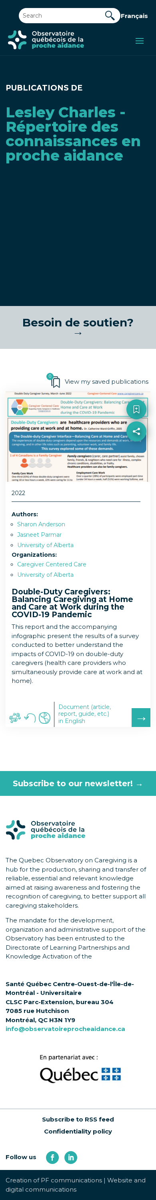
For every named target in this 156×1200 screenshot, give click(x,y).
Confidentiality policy (78, 1131)
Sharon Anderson (41, 524)
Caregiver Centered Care (51, 564)
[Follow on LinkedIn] (70, 1157)
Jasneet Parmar (39, 534)
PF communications (71, 1180)
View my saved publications (106, 381)
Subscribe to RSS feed (78, 1119)
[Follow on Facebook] (52, 1157)
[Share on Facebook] (136, 449)
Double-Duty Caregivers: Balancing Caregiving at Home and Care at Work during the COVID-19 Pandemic (72, 603)
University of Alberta (45, 545)
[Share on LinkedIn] (136, 467)
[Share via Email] (136, 484)
